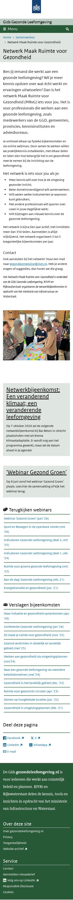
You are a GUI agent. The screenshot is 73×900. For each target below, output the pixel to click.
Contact (8, 868)
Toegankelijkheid (14, 843)
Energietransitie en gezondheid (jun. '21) (31, 588)
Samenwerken (25, 37)
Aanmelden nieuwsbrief (19, 874)
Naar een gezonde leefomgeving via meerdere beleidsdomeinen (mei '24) (34, 672)
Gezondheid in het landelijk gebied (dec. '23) (34, 683)
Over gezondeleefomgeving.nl (23, 831)
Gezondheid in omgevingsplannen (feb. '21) (33, 708)
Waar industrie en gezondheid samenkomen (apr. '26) (37, 616)
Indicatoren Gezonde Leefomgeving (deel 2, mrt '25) (36, 542)
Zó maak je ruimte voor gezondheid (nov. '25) (34, 635)
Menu (13, 29)
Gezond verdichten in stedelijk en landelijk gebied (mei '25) (32, 645)
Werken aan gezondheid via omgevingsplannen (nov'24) (36, 659)
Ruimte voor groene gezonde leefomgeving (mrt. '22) (36, 568)
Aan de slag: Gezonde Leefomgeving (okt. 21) (34, 579)
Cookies (8, 892)
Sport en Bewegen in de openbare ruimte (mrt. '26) (35, 529)
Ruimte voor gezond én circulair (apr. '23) (31, 691)
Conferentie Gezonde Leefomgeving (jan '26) (34, 627)
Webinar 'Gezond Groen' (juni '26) (26, 518)
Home (7, 37)
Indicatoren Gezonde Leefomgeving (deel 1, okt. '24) (36, 555)
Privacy (8, 837)
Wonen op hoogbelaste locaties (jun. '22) (31, 699)
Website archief (24, 849)
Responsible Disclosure (18, 886)
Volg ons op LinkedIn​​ (32, 880)
